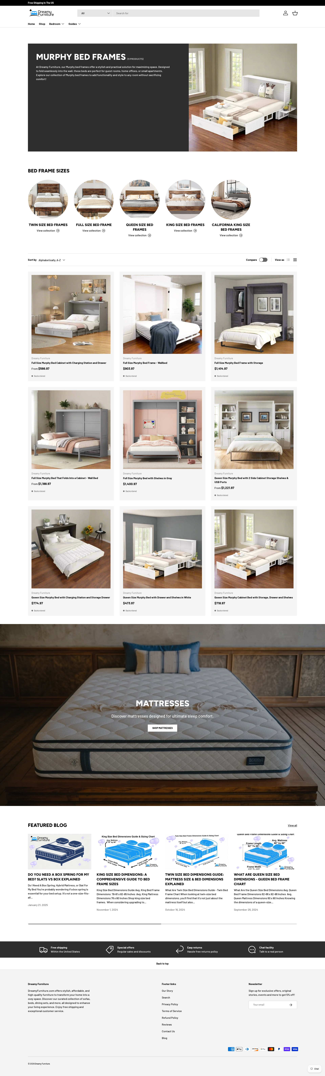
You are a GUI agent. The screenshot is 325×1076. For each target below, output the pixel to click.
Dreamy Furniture (42, 1063)
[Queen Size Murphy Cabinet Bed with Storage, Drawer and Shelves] (254, 549)
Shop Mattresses (162, 728)
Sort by (32, 259)
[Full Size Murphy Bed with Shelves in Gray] (162, 429)
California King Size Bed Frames (231, 227)
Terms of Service (172, 1010)
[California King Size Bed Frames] (231, 200)
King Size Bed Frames (185, 225)
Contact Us (168, 1031)
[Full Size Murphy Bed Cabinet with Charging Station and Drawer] (71, 314)
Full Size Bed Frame (94, 225)
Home (31, 23)
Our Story (167, 990)
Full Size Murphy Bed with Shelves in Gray (147, 478)
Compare (251, 259)
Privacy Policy (170, 1004)
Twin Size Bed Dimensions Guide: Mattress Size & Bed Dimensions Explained (194, 879)
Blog (164, 1038)
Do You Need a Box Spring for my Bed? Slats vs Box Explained (58, 876)
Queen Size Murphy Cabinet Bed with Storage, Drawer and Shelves (253, 597)
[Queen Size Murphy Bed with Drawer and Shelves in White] (162, 549)
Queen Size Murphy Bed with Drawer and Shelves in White (157, 597)
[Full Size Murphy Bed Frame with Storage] (254, 314)
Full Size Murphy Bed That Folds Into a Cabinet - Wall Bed (64, 477)
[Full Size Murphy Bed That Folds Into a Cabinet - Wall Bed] (71, 429)
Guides (73, 23)
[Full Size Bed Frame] (94, 200)
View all (292, 825)
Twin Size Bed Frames (48, 225)
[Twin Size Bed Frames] (48, 200)
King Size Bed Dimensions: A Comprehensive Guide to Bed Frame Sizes (123, 879)
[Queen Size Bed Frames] (140, 200)
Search (166, 997)
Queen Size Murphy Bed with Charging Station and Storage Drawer (70, 597)
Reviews (167, 1024)
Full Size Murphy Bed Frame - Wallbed (145, 362)
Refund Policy (170, 1017)
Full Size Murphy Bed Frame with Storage (238, 362)
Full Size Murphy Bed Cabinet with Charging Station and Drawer (68, 362)
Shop (42, 23)
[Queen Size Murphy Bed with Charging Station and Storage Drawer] (71, 549)
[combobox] (168, 13)
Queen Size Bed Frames (139, 227)
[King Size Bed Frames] (185, 200)
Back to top (162, 963)
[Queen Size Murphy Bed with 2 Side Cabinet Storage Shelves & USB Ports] (254, 429)
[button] (295, 13)
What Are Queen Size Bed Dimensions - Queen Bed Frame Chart (261, 879)
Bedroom (54, 23)
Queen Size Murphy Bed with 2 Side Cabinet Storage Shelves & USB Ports (251, 480)
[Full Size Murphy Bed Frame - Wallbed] (162, 314)
